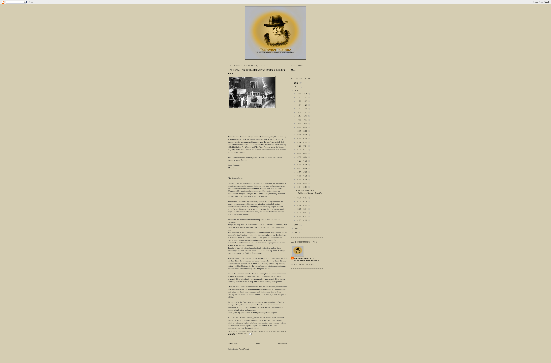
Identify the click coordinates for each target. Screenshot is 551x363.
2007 (296, 232)
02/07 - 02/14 (302, 209)
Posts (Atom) (244, 349)
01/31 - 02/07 (302, 212)
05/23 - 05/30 (302, 161)
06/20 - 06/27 (302, 149)
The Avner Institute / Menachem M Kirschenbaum (306, 259)
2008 (296, 228)
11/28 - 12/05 (302, 101)
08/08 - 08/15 (302, 134)
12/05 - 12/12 (302, 97)
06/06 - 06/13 (302, 153)
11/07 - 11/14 (302, 108)
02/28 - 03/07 (302, 197)
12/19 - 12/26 (302, 93)
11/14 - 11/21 (302, 105)
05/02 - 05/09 (302, 168)
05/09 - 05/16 (302, 164)
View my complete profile (303, 264)
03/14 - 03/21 (302, 187)
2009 (296, 224)
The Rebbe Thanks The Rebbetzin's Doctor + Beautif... (309, 191)
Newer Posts (232, 343)
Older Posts (282, 343)
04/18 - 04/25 (302, 175)
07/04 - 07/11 (302, 142)
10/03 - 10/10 (302, 123)
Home (258, 343)
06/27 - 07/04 (302, 146)
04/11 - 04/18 (302, 179)
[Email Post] (250, 334)
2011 (296, 86)
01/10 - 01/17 (302, 216)
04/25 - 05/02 (302, 172)
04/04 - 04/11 (302, 183)
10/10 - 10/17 (302, 119)
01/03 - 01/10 (302, 220)
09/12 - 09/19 (302, 127)
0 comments (241, 334)
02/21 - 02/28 (302, 201)
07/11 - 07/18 (302, 138)
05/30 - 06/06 (302, 157)
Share (293, 69)
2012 (296, 83)
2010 (296, 90)
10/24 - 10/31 (302, 116)
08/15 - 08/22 (302, 131)
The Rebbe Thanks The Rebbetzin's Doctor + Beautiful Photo (257, 71)
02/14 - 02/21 (302, 205)
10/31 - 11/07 (302, 112)
